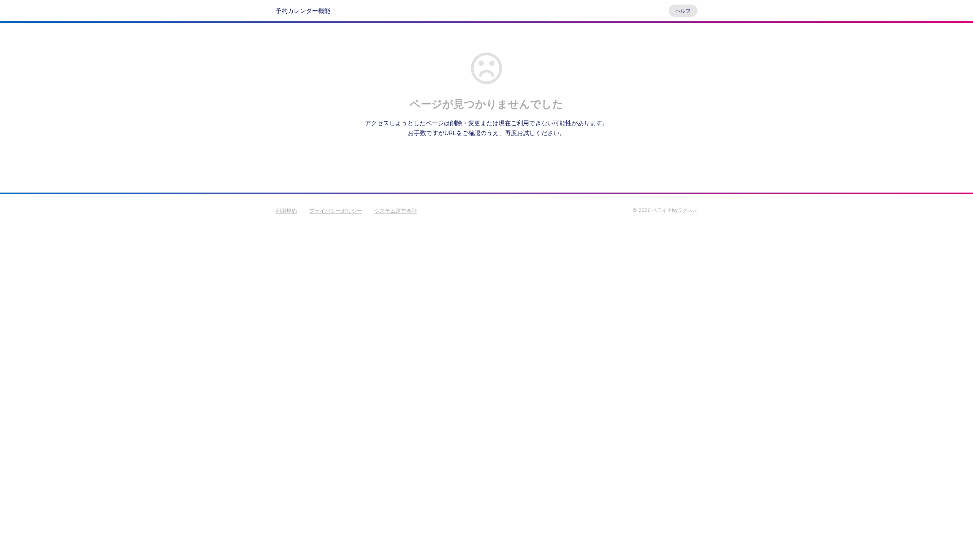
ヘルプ (683, 10)
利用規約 (286, 210)
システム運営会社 (395, 210)
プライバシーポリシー (335, 210)
